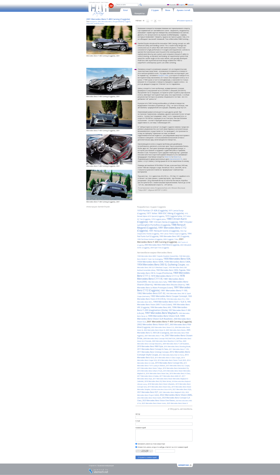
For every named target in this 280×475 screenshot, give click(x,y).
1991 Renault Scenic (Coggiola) (164, 230)
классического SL (175, 159)
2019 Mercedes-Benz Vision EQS (159, 387)
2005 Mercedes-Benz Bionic (176, 330)
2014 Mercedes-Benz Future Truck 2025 (172, 360)
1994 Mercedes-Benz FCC (175, 299)
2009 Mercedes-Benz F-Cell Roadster (176, 344)
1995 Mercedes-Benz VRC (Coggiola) (174, 236)
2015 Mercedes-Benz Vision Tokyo (149, 368)
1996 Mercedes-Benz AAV (160, 307)
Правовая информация (106, 466)
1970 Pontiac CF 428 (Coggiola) (152, 210)
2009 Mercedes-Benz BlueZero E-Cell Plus (167, 341)
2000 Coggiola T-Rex (170, 239)
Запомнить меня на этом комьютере (151, 444)
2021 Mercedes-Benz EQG (181, 389)
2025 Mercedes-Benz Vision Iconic (154, 403)
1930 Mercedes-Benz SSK (176, 258)
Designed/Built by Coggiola (121, 22)
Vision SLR (168, 157)
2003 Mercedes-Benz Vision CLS (162, 327)
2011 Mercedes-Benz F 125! (179, 349)
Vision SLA (177, 157)
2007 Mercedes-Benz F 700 (154, 336)
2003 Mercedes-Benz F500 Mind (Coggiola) (161, 245)
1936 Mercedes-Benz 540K (177, 261)
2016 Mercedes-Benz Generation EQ (176, 368)
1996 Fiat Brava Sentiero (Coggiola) (149, 239)
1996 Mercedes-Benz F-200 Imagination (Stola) (162, 309)
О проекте (92, 466)
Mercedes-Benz (107, 22)
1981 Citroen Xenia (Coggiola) (163, 222)
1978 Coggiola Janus (158, 219)
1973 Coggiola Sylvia (173, 216)
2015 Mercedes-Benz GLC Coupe (177, 366)
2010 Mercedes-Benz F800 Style (150, 346)
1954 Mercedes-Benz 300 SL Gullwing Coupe (161, 264)
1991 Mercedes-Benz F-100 (173, 290)
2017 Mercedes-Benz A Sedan (147, 376)
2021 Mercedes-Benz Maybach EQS (172, 392)
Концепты (93, 22)
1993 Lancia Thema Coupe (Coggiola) (173, 234)
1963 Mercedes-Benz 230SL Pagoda (170, 270)
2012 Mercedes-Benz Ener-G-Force (171, 355)
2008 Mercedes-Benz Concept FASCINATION (159, 338)
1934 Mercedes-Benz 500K (150, 261)
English (181, 5)
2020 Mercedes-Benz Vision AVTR (161, 389)
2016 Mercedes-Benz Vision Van (157, 373)
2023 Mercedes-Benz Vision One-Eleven (158, 400)
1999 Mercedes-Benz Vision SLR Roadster (161, 317)
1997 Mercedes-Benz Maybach (161, 312)
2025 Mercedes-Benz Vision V (177, 403)
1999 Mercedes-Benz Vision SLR (163, 315)
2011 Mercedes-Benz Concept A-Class (152, 349)
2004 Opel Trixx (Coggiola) (159, 248)
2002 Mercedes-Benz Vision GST (153, 324)
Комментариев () (185, 21)
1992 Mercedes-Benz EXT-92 (151, 293)
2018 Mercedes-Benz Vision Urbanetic (161, 384)
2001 (99, 22)
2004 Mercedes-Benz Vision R (154, 330)
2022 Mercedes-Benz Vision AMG (176, 394)
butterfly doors (99, 23)
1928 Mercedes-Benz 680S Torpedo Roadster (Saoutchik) (157, 256)
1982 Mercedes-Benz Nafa (157, 282)
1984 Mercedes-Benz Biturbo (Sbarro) (169, 284)
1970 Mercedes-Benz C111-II (165, 275)
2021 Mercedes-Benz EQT (147, 392)
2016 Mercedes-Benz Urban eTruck (149, 371)
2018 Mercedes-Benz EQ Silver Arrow (157, 381)
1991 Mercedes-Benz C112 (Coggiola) (161, 229)
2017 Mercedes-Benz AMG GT (170, 376)
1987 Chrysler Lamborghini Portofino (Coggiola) (164, 223)
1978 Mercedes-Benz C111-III (161, 277)
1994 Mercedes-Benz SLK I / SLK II (169, 301)
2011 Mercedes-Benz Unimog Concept (153, 352)
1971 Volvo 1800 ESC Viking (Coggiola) (165, 213)
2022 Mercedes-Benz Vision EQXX (149, 398)
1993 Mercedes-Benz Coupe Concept (168, 296)
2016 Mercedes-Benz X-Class (179, 373)
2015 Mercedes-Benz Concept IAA (169, 363)
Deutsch (190, 5)
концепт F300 (163, 75)
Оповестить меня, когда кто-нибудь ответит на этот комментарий (162, 447)
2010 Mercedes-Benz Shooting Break (177, 346)
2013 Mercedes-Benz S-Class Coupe (167, 358)
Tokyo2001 (89, 23)
